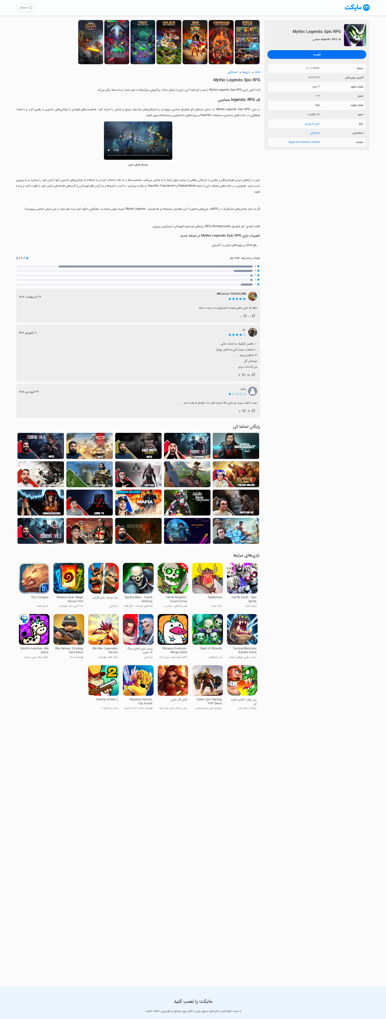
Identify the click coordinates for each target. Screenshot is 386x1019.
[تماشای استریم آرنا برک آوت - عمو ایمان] (236, 447)
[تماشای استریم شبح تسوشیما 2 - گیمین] (40, 475)
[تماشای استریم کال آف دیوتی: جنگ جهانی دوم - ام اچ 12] (138, 447)
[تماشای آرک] (187, 475)
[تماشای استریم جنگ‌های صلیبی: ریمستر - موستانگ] (89, 475)
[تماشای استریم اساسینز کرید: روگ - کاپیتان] (138, 475)
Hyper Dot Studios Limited (304, 142)
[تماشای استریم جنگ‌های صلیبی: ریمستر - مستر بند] (89, 532)
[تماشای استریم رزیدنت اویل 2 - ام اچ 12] (40, 532)
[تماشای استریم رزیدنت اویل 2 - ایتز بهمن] (187, 447)
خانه (257, 72)
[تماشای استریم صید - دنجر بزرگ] (40, 504)
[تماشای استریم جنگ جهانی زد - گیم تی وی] (89, 504)
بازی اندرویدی (312, 124)
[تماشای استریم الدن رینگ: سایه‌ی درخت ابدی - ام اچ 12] (138, 532)
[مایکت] (357, 11)
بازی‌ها (246, 72)
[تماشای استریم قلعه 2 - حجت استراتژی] (187, 532)
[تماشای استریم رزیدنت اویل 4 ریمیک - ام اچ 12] (40, 447)
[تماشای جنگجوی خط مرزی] (187, 504)
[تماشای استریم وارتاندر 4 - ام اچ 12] (89, 447)
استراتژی (315, 133)
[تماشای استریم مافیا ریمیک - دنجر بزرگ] (138, 504)
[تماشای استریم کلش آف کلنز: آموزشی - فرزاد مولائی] (236, 475)
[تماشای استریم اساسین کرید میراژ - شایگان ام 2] (236, 504)
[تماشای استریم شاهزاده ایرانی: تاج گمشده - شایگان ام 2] (236, 532)
